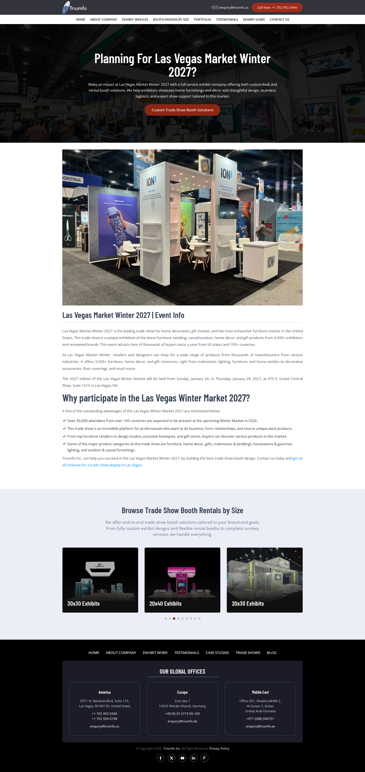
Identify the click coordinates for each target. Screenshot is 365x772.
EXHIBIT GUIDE (254, 19)
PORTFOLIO (202, 19)
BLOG (271, 652)
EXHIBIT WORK (155, 652)
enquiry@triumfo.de (182, 721)
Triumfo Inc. (172, 748)
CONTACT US (279, 19)
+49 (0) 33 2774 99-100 (182, 713)
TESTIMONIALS (227, 19)
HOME (80, 19)
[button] (165, 618)
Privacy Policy (219, 748)
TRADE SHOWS (248, 652)
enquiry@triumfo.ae (260, 726)
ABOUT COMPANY (103, 19)
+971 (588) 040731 (260, 718)
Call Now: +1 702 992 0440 (277, 7)
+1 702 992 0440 (104, 713)
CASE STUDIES (217, 652)
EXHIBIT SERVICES (135, 19)
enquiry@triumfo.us (233, 7)
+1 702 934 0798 (104, 718)
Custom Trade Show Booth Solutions (182, 109)
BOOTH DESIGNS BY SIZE (171, 19)
